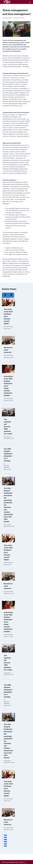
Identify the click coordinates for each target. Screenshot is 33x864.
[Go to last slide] (5, 295)
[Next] (11, 295)
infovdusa (7, 436)
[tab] (5, 835)
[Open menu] (29, 2)
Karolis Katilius (8, 18)
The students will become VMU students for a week (8, 427)
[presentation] (8, 302)
